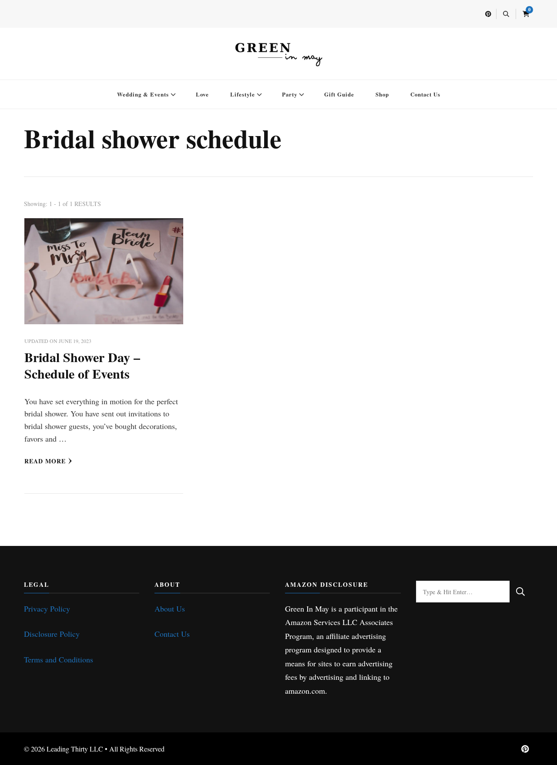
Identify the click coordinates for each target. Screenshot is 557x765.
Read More (45, 461)
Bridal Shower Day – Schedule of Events (82, 365)
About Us (169, 608)
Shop (382, 94)
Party (289, 94)
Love (202, 94)
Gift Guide (339, 94)
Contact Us (425, 94)
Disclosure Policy (52, 634)
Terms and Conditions (58, 659)
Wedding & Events (143, 94)
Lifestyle (242, 94)
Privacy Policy (47, 608)
